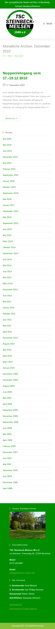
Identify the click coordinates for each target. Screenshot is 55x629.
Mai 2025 (7, 139)
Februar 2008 (9, 446)
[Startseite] (4, 56)
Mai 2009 (7, 398)
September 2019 (10, 193)
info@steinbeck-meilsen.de (22, 573)
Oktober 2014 (9, 247)
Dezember (19, 56)
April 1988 (7, 488)
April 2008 (7, 440)
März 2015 (8, 241)
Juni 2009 (7, 392)
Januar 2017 (9, 205)
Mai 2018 (7, 199)
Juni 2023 (7, 151)
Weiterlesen (12, 119)
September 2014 (10, 253)
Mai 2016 (7, 217)
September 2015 (10, 223)
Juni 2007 (7, 458)
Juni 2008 (7, 428)
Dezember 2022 (10, 157)
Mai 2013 (7, 277)
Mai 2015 (7, 235)
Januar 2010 (9, 368)
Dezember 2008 (10, 410)
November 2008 (10, 416)
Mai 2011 (7, 325)
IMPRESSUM (16, 605)
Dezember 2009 (10, 374)
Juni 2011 (7, 319)
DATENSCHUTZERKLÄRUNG (23, 609)
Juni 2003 (7, 476)
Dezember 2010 (10, 338)
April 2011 (7, 332)
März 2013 (8, 283)
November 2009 (10, 380)
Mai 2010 (7, 350)
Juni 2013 (7, 271)
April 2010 (7, 356)
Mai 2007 (7, 464)
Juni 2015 (7, 229)
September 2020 (10, 175)
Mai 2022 (7, 163)
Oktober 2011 (9, 313)
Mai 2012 (7, 301)
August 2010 (9, 344)
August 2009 (9, 386)
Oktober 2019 (9, 187)
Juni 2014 (7, 259)
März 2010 (8, 362)
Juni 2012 (7, 295)
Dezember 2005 (10, 470)
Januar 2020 (9, 181)
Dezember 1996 (10, 482)
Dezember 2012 (10, 289)
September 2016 (10, 211)
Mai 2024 (7, 145)
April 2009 (7, 404)
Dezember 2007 (10, 452)
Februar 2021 (9, 169)
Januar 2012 (9, 307)
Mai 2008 (7, 434)
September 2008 (10, 422)
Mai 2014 (7, 265)
